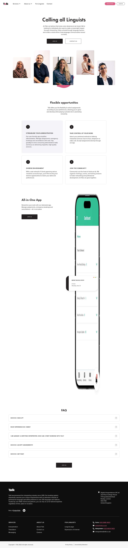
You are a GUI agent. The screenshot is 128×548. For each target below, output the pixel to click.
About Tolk (40, 527)
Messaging (12, 532)
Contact (49, 4)
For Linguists (39, 4)
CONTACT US (73, 41)
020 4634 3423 (109, 528)
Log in (121, 4)
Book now (110, 4)
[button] (16, 4)
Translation (12, 529)
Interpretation (13, 527)
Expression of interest (72, 529)
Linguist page (69, 527)
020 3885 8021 (105, 522)
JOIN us (29, 217)
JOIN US (54, 41)
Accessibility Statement (81, 544)
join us (64, 465)
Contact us (40, 529)
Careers (39, 532)
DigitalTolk (16, 510)
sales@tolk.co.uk (101, 525)
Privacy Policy (69, 544)
